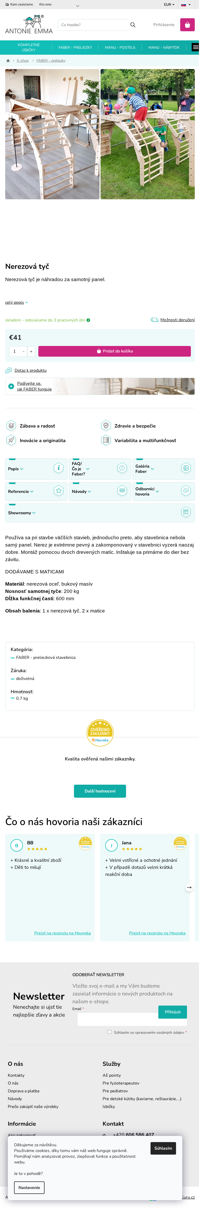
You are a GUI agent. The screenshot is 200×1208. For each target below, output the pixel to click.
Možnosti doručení (177, 320)
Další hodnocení (100, 791)
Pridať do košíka (118, 351)
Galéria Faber (142, 468)
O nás (13, 1083)
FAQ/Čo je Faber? (78, 469)
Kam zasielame (21, 4)
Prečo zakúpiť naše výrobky (33, 1107)
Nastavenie (29, 1188)
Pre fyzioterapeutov (121, 1083)
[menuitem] (28, 47)
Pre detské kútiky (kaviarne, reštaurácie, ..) (142, 1099)
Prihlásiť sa (172, 1012)
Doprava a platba (23, 1091)
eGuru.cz (186, 1197)
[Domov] (7, 61)
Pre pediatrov (115, 1091)
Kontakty (16, 1075)
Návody (79, 491)
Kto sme (45, 4)
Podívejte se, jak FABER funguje (34, 386)
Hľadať (133, 25)
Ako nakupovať (22, 1135)
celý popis (14, 302)
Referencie (18, 491)
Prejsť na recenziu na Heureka (62, 933)
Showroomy (19, 513)
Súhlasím (163, 1148)
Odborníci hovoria (144, 491)
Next (189, 887)
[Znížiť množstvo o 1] (23, 351)
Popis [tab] (13, 469)
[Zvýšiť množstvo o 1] (31, 351)
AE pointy (112, 1075)
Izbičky (109, 1107)
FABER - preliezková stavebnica (46, 657)
